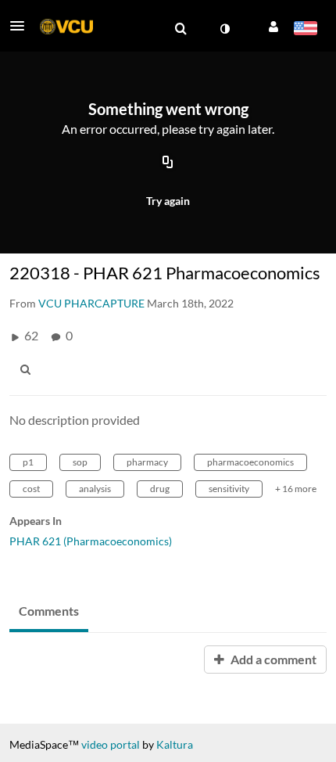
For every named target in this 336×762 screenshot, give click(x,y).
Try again (168, 200)
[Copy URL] (168, 162)
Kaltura (174, 744)
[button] (21, 26)
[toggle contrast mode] (224, 29)
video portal (110, 744)
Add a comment (272, 659)
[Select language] (305, 30)
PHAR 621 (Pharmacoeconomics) (90, 541)
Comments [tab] (49, 610)
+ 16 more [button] (295, 488)
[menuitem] (180, 29)
